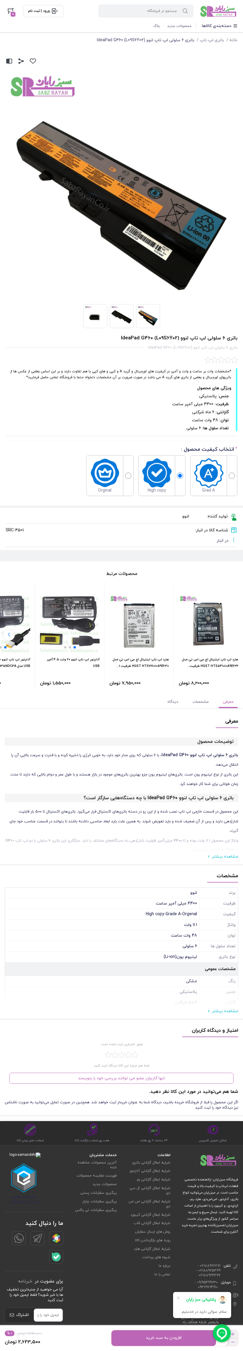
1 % (9, 1333)
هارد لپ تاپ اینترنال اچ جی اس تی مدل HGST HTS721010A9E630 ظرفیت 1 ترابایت (141, 666)
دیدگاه (172, 702)
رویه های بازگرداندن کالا (152, 1240)
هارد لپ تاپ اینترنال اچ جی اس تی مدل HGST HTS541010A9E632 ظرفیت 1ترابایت (210, 666)
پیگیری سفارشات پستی (98, 1193)
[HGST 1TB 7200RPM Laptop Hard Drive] (139, 624)
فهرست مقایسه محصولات (96, 1175)
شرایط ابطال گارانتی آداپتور (150, 1171)
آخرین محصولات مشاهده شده (97, 1165)
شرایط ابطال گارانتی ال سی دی (150, 1190)
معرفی (228, 702)
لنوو (185, 516)
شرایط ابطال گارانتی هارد (152, 1249)
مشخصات (201, 702)
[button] (74, 647)
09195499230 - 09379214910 (206, 1285)
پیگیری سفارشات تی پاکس (96, 1210)
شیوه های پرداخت (156, 1257)
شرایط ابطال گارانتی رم (153, 1179)
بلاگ (156, 26)
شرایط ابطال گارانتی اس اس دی (149, 1204)
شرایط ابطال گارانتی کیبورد (150, 1214)
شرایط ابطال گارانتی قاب (152, 1223)
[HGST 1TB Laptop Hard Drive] (208, 624)
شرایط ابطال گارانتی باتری (151, 1162)
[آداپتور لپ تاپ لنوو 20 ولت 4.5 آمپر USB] (70, 624)
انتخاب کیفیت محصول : (207, 449)
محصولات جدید (179, 26)
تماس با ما (162, 1274)
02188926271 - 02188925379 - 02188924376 (208, 1270)
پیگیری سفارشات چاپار (99, 1201)
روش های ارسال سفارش (152, 1231)
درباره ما (164, 1265)
